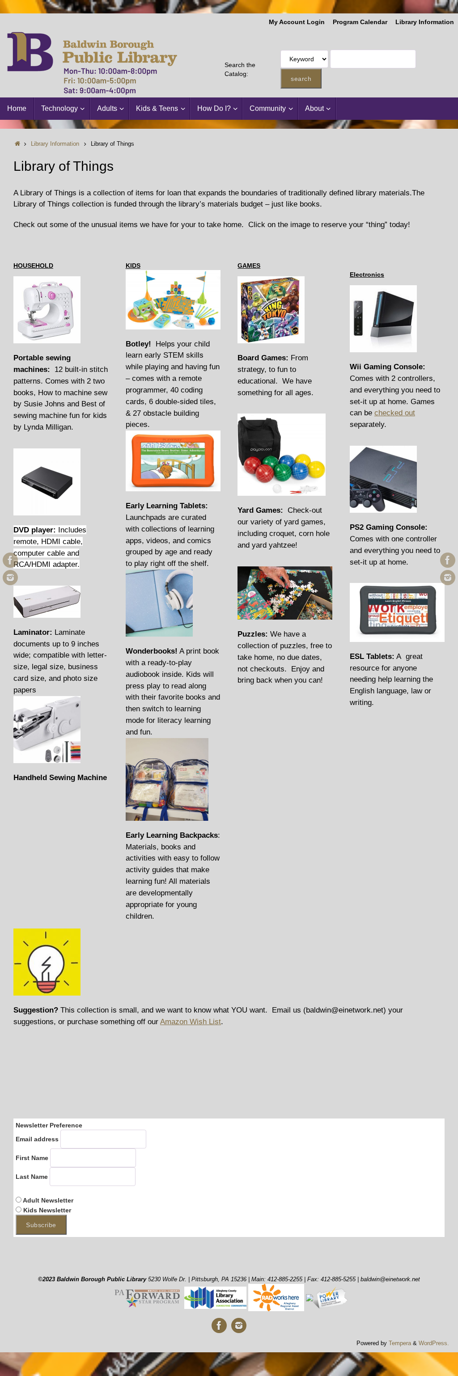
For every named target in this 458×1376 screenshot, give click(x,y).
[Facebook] (10, 560)
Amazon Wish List (190, 1021)
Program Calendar (360, 22)
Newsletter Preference (49, 1125)
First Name (32, 1157)
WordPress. (434, 1343)
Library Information (424, 22)
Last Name (32, 1176)
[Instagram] (10, 577)
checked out (394, 412)
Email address (37, 1139)
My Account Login (297, 22)
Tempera (400, 1343)
